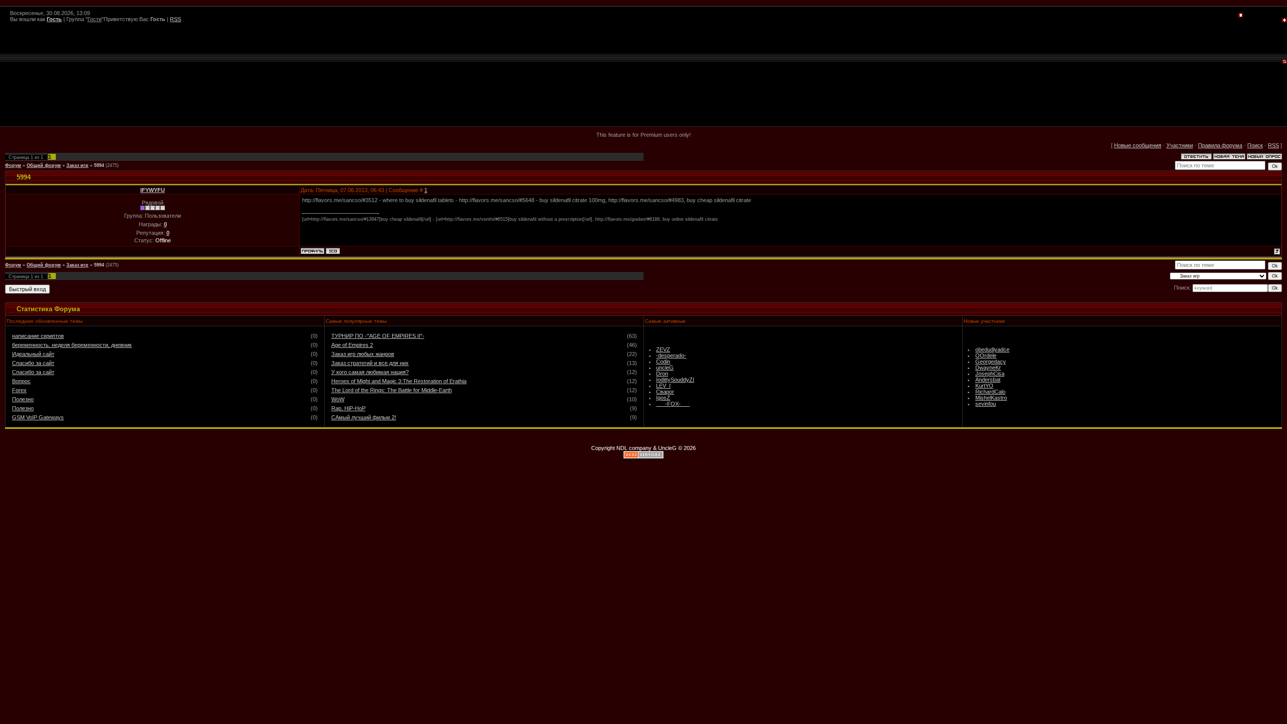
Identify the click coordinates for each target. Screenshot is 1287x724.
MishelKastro (991, 398)
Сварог (665, 392)
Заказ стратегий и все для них (370, 363)
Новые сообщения (1137, 145)
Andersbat (987, 380)
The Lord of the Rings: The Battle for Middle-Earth (391, 390)
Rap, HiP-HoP (348, 408)
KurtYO (984, 386)
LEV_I (663, 386)
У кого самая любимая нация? (370, 372)
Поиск (1255, 145)
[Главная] (1240, 16)
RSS (175, 19)
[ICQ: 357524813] (333, 251)
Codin (663, 361)
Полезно (23, 399)
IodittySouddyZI (675, 380)
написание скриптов (38, 336)
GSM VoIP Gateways (38, 417)
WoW (337, 399)
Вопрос (21, 381)
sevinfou (985, 404)
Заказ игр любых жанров (362, 354)
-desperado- (671, 355)
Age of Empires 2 (352, 345)
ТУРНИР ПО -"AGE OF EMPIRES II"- (377, 336)
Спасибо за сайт (33, 363)
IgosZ (663, 398)
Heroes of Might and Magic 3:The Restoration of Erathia (399, 381)
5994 (99, 165)
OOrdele (985, 355)
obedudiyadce (992, 349)
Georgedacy (990, 361)
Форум (13, 165)
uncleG (665, 368)
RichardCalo (990, 392)
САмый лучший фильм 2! (363, 417)
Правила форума (1220, 145)
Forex (19, 390)
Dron (662, 374)
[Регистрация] (1284, 21)
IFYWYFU (152, 190)
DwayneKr (988, 368)
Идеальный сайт (33, 354)
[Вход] (1284, 62)
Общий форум (44, 165)
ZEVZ (663, 349)
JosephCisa (989, 374)
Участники (1179, 145)
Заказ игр (77, 165)
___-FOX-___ (673, 404)
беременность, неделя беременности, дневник (72, 345)
